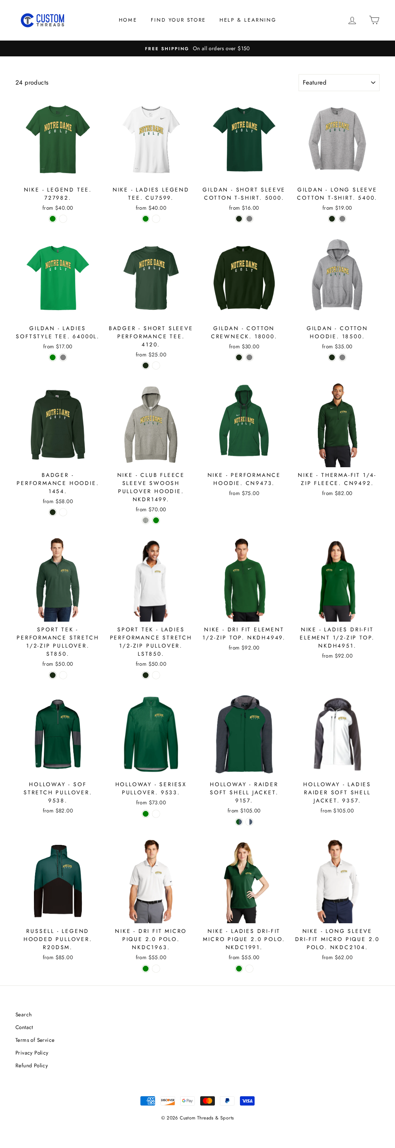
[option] (197, 48)
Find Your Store (178, 20)
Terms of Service (34, 1040)
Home (128, 20)
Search (23, 1014)
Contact (24, 1027)
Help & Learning (247, 20)
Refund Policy (31, 1065)
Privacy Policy (32, 1052)
